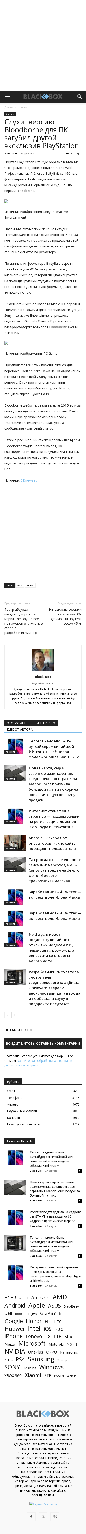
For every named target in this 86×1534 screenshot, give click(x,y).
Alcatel (23, 1298)
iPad (58, 1329)
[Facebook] (31, 1516)
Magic (70, 1336)
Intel (34, 1328)
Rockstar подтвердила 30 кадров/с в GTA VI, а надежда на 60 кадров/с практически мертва (55, 1216)
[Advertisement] (43, 45)
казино (72, 1376)
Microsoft (32, 1343)
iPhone (13, 1336)
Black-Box (11, 153)
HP (48, 1321)
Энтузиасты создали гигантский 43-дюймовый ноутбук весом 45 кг (65, 616)
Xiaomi (33, 1375)
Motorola (56, 1344)
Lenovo (34, 1336)
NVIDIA (14, 1351)
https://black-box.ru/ (43, 683)
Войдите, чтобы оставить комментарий (43, 1043)
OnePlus (35, 1352)
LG (48, 1336)
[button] (7, 97)
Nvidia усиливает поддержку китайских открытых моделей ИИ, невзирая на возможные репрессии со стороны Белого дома (51, 947)
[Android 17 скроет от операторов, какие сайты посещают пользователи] (15, 843)
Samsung (41, 1359)
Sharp (62, 1360)
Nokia (72, 1344)
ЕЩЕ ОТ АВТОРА (20, 729)
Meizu (9, 1344)
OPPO (51, 1352)
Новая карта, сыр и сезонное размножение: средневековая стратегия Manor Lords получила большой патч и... (55, 1188)
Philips (8, 1360)
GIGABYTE (50, 1313)
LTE (57, 1336)
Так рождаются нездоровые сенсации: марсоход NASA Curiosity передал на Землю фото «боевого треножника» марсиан (55, 870)
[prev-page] (7, 1015)
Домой (9, 107)
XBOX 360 (13, 1375)
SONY (30, 585)
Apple (36, 1305)
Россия (59, 1376)
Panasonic (69, 1352)
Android (14, 1305)
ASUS (54, 1305)
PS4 (19, 585)
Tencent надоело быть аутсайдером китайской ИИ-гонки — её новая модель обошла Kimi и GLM (54, 748)
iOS (47, 1329)
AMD (60, 1297)
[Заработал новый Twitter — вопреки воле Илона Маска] (15, 897)
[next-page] (14, 1015)
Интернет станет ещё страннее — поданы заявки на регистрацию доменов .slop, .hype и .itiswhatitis (54, 818)
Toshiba (29, 1368)
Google (13, 1321)
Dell (8, 1313)
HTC (57, 1321)
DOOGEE (20, 1314)
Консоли (23, 107)
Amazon (40, 1297)
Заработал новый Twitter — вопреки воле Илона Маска (55, 894)
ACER (10, 1297)
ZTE (47, 1375)
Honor (34, 1321)
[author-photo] (43, 670)
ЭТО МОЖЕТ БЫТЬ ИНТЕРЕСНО (31, 723)
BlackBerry (71, 1306)
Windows (51, 1367)
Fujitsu (32, 1314)
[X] (43, 1516)
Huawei (14, 1328)
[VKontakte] (54, 1516)
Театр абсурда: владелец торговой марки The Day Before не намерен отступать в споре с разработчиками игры (23, 621)
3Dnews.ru (29, 480)
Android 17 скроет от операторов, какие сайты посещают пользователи (53, 843)
